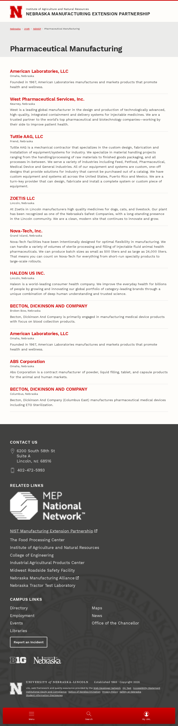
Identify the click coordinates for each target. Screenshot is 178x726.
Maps (97, 608)
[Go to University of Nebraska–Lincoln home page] (16, 12)
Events (16, 623)
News (97, 616)
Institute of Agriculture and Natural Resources (57, 9)
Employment (22, 616)
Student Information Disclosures (44, 695)
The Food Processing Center (37, 540)
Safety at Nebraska (130, 691)
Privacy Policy (110, 691)
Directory (19, 608)
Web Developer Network (107, 688)
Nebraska (15, 28)
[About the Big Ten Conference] (18, 660)
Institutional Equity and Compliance (46, 691)
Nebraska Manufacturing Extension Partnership (88, 13)
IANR (27, 28)
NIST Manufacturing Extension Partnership (51, 531)
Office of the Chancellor (115, 623)
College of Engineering (32, 555)
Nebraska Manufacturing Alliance (42, 578)
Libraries (18, 631)
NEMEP (37, 28)
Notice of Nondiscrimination (84, 691)
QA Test (127, 688)
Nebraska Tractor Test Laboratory (42, 585)
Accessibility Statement (146, 688)
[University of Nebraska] (47, 660)
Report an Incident (29, 642)
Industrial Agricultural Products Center (47, 563)
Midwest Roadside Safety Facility (42, 570)
